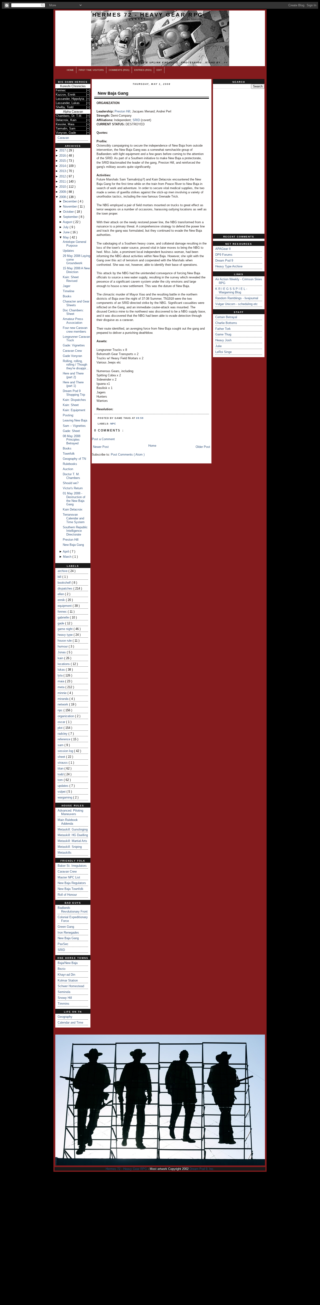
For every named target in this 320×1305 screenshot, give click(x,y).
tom (61, 780)
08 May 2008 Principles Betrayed (71, 439)
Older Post (203, 447)
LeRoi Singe (223, 352)
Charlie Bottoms (226, 323)
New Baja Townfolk (70, 889)
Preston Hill (70, 539)
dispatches (65, 588)
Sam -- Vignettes (74, 426)
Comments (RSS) (119, 70)
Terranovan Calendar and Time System (74, 518)
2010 (63, 186)
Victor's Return (73, 488)
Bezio (61, 969)
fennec (63, 611)
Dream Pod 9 (224, 260)
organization (66, 716)
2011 (63, 181)
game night (66, 629)
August (68, 222)
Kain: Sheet (71, 405)
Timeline (68, 291)
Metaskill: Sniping (70, 846)
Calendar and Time (70, 1022)
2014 (63, 166)
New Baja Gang (73, 544)
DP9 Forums (223, 254)
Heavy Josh (223, 340)
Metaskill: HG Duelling (73, 835)
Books (67, 296)
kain (61, 658)
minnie (62, 693)
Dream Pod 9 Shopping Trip (74, 392)
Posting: (68, 415)
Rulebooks (70, 464)
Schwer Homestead (71, 986)
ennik (62, 600)
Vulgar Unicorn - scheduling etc (236, 304)
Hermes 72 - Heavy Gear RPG (147, 15)
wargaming (65, 797)
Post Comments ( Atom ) (128, 454)
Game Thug (223, 334)
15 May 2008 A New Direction (76, 270)
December (70, 201)
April (66, 551)
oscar (62, 722)
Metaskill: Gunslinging (73, 829)
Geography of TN (74, 458)
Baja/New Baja (68, 963)
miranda (63, 699)
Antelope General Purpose (74, 243)
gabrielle (64, 617)
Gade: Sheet (71, 431)
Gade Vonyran (72, 356)
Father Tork (223, 329)
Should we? (70, 483)
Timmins (63, 1003)
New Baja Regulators (72, 883)
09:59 (140, 418)
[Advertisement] (238, 161)
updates (63, 785)
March (67, 556)
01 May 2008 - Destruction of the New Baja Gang (74, 499)
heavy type (66, 634)
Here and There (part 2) (73, 375)
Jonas (62, 652)
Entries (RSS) (143, 70)
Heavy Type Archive (228, 266)
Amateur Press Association (73, 320)
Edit (159, 70)
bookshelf (65, 582)
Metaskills (64, 852)
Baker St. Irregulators (72, 865)
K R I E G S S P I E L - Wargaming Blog (231, 290)
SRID (61, 950)
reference (64, 739)
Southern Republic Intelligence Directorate (75, 530)
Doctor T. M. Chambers (71, 476)
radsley (63, 733)
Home (70, 70)
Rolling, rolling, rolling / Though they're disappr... (76, 364)
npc (60, 710)
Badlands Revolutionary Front (73, 909)
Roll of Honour (67, 894)
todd (61, 774)
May (66, 237)
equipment (65, 606)
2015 (63, 160)
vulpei (62, 791)
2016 (63, 155)
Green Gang (66, 926)
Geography (65, 1016)
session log (66, 751)
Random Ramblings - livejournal (236, 298)
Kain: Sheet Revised (71, 279)
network (63, 704)
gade (61, 623)
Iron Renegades (68, 932)
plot (60, 728)
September (71, 217)
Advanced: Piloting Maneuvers (70, 812)
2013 (63, 171)
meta (61, 687)
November (70, 206)
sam (61, 745)
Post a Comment (103, 439)
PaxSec (63, 944)
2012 (63, 176)
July (66, 227)
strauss (63, 762)
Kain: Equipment (74, 410)
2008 (63, 197)
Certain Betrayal (226, 317)
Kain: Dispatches (74, 400)
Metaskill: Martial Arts (72, 841)
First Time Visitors (91, 70)
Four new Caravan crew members (75, 329)
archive (63, 571)
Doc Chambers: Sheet (73, 312)
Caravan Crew (72, 350)
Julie (218, 346)
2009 (63, 192)
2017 (63, 150)
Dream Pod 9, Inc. (202, 1169)
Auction (68, 469)
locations (64, 664)
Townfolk (69, 453)
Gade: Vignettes (74, 345)
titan (61, 768)
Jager (66, 286)
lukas (62, 669)
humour (63, 646)
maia (61, 681)
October (69, 211)
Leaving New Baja (75, 420)
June (67, 232)
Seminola (64, 992)
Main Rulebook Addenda (68, 821)
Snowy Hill (65, 997)
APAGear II (223, 249)
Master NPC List (69, 877)
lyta (60, 675)
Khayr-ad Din (66, 974)
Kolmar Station (68, 980)
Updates (68, 250)
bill (60, 577)
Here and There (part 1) (73, 384)
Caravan (63, 138)
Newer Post (101, 447)
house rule (65, 640)
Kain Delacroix (72, 509)
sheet (62, 757)
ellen (61, 594)
